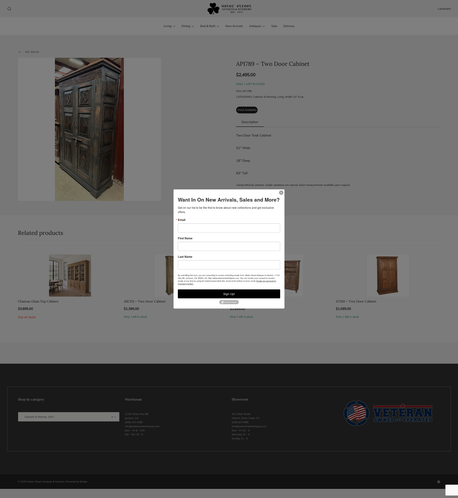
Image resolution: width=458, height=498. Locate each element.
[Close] (281, 193)
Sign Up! (229, 294)
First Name (185, 238)
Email (181, 219)
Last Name (185, 256)
